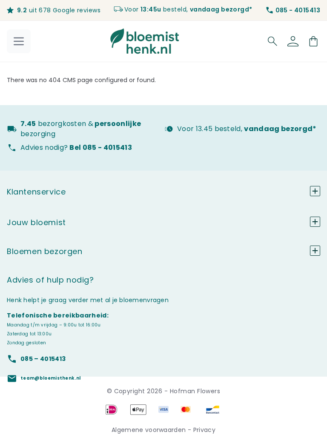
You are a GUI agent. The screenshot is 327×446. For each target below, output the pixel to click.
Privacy (204, 430)
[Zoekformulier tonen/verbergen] (272, 41)
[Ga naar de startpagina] (145, 41)
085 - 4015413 (297, 10)
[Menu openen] (19, 41)
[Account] (293, 41)
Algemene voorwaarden (150, 430)
